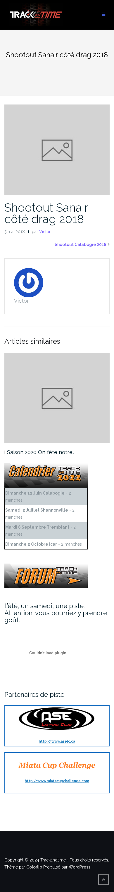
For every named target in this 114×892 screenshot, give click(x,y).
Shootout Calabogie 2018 (80, 244)
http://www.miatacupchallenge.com (57, 781)
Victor (45, 231)
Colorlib (34, 867)
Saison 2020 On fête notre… (41, 452)
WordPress (79, 867)
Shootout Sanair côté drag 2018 (46, 213)
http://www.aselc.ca (57, 741)
